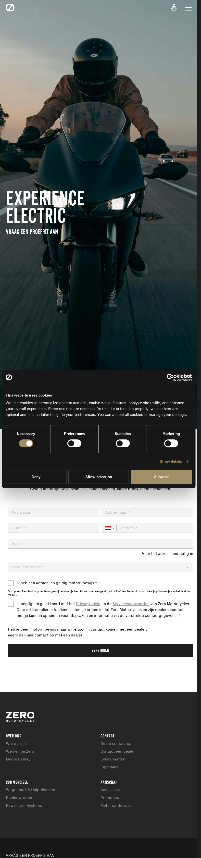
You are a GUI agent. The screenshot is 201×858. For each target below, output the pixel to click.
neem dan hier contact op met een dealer (45, 635)
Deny (36, 477)
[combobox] (100, 544)
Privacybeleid (88, 604)
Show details (171, 461)
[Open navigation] (188, 7)
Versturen (101, 650)
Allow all (161, 477)
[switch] (74, 443)
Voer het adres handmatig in (167, 553)
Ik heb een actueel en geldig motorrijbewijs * (57, 583)
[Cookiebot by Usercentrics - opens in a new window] (170, 377)
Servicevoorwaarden (131, 604)
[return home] (10, 8)
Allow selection (98, 477)
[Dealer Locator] (174, 7)
